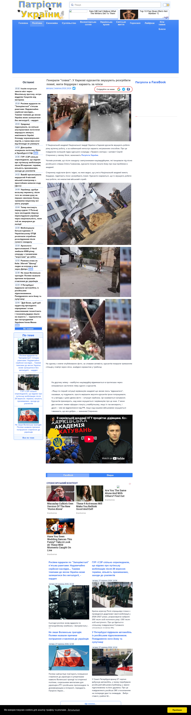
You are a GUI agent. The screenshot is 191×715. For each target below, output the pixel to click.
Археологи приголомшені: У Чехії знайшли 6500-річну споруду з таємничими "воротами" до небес (26, 251)
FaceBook (68, 475)
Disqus (110, 475)
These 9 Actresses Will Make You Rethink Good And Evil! (89, 506)
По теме (28, 335)
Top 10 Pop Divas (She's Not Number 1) (154, 12)
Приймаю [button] (177, 710)
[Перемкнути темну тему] (166, 5)
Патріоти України (89, 155)
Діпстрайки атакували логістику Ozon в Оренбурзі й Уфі (28, 150)
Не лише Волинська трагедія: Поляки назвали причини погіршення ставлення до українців (27, 276)
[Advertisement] (95, 53)
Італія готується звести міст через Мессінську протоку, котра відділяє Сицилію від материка (28, 94)
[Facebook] (128, 89)
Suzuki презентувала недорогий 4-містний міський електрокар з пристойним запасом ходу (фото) (28, 180)
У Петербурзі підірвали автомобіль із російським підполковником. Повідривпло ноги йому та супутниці (28, 291)
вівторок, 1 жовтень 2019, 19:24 (58, 88)
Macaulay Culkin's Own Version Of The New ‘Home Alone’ (60, 506)
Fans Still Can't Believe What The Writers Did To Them (102, 12)
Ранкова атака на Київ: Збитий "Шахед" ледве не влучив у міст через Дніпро (26, 264)
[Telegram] (124, 89)
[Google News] (119, 89)
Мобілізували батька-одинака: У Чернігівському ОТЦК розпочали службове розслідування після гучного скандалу (25, 234)
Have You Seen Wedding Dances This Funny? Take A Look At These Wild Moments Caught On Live (59, 543)
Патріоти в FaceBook (150, 82)
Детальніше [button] (74, 710)
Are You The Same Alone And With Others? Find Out (115, 493)
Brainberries (52, 513)
